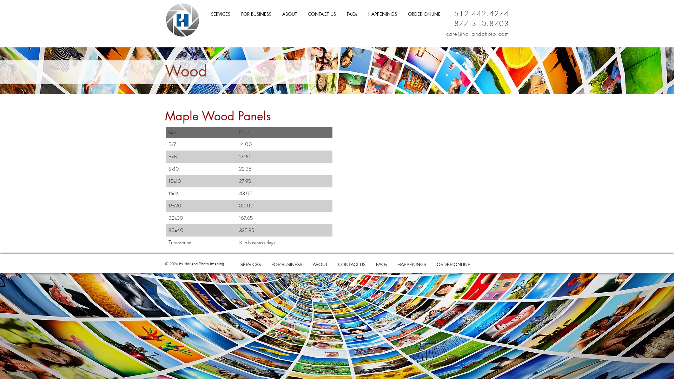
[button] (321, 14)
